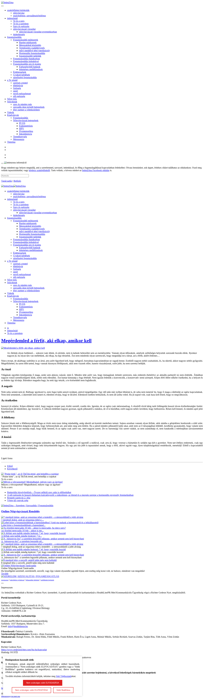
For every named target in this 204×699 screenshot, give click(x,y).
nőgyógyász (18, 13)
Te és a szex (18, 21)
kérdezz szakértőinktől (39, 170)
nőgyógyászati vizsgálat (24, 29)
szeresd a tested (20, 83)
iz (8, 328)
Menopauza (18, 139)
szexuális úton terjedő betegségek (29, 107)
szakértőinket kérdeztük (18, 10)
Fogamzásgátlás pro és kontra (27, 64)
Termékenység (20, 136)
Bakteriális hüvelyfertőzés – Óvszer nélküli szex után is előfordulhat (39, 492)
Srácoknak (12, 101)
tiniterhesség (19, 34)
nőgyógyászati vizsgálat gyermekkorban (38, 31)
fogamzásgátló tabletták (30, 56)
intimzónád (12, 18)
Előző (10, 466)
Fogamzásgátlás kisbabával (26, 61)
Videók (10, 112)
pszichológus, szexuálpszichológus (29, 15)
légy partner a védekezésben (26, 109)
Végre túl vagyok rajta (17, 500)
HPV (21, 128)
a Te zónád (12, 80)
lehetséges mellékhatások (31, 69)
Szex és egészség (21, 26)
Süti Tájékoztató (63, 676)
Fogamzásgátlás (20, 117)
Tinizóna (11, 142)
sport (15, 91)
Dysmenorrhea (26, 131)
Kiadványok (13, 115)
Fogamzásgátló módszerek (25, 40)
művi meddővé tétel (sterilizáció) (34, 50)
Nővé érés (12, 99)
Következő (12, 468)
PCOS (22, 123)
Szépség (17, 88)
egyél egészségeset (22, 93)
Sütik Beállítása (63, 690)
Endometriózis (26, 126)
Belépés (17, 181)
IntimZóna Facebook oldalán (95, 170)
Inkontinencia (25, 134)
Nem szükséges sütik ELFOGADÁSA (42, 683)
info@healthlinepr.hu (18, 626)
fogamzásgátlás (14, 37)
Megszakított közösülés (30, 45)
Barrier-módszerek (28, 42)
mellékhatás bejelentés (47, 580)
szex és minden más (22, 104)
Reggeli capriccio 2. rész (18, 497)
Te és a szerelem (21, 23)
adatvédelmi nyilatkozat (17, 580)
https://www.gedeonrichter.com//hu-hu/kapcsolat (24, 649)
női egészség (19, 96)
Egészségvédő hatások (29, 66)
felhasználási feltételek (32, 580)
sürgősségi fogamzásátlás (25, 77)
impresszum (4, 580)
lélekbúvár (18, 85)
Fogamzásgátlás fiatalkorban (26, 58)
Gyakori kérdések (21, 74)
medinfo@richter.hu (10, 696)
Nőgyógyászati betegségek (25, 120)
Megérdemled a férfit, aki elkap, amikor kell (46, 340)
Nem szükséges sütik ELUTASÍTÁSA (31, 690)
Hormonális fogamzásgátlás (32, 53)
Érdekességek (19, 72)
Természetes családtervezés (32, 48)
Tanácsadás (6, 181)
